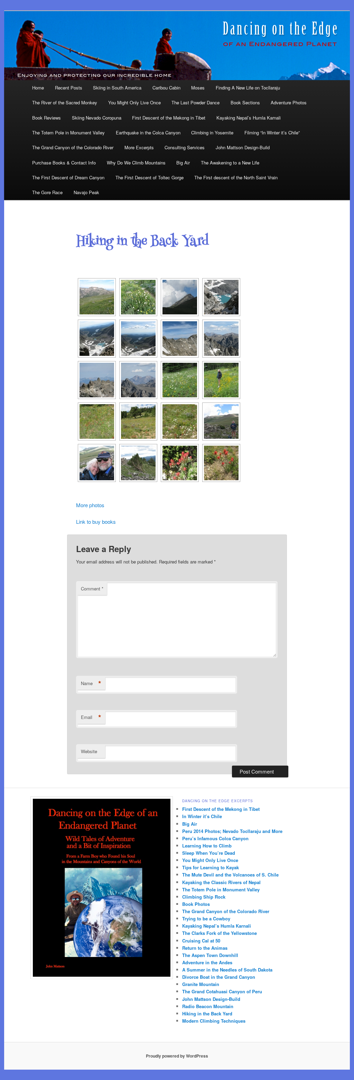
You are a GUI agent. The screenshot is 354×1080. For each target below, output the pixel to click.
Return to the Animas (204, 948)
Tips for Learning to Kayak (210, 867)
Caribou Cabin (166, 87)
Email (91, 717)
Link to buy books (96, 521)
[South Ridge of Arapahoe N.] (97, 380)
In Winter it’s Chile (202, 816)
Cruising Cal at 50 (201, 940)
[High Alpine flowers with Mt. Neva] (97, 297)
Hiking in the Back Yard (207, 1013)
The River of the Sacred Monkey (64, 102)
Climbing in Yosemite (212, 132)
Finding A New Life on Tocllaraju (248, 87)
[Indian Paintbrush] (221, 463)
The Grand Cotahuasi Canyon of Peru (222, 991)
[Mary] (221, 380)
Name (91, 683)
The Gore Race (47, 192)
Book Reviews (46, 117)
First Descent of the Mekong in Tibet (168, 117)
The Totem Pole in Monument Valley (68, 132)
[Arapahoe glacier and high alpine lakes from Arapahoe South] (97, 338)
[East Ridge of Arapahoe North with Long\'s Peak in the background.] (221, 338)
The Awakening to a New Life (230, 162)
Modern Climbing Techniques (213, 1020)
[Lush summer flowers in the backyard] (179, 380)
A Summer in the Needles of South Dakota (227, 969)
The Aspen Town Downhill (210, 955)
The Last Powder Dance (195, 102)
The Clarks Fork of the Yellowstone (219, 933)
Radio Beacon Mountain (207, 1006)
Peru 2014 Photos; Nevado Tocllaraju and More (232, 831)
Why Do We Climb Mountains (136, 162)
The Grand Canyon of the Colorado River (72, 147)
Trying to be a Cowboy (206, 918)
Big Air (183, 162)
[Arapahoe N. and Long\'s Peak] (138, 380)
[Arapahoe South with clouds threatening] (179, 297)
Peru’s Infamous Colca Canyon (215, 838)
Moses (198, 87)
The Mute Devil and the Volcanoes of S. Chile (230, 874)
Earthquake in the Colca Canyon (148, 132)
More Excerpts (139, 147)
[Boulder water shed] (221, 297)
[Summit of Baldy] (221, 421)
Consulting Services (185, 147)
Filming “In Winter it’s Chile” (272, 132)
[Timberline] (138, 463)
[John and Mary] (97, 463)
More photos (90, 505)
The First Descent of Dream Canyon (68, 177)
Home (38, 87)
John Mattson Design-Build (243, 147)
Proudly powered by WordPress (177, 1056)
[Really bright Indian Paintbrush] (179, 463)
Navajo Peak (86, 192)
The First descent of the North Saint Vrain (236, 177)
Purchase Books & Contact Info (64, 162)
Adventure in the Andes (207, 962)
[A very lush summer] (138, 297)
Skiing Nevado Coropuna (96, 117)
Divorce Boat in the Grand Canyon (218, 977)
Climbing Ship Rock (203, 896)
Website (89, 751)
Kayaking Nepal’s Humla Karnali (248, 117)
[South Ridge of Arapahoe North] (179, 338)
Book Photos (196, 904)
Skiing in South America (117, 87)
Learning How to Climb (207, 845)
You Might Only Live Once (134, 102)
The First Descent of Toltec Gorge (149, 177)
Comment (92, 588)
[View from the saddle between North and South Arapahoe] (138, 338)
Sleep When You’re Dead (208, 853)
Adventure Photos (289, 102)
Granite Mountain (200, 984)
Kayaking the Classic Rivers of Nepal (221, 882)
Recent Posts (68, 87)
